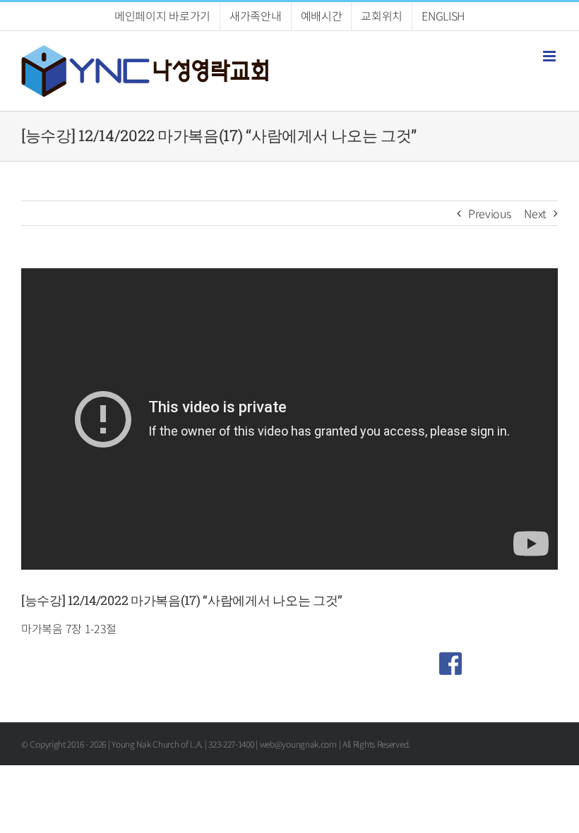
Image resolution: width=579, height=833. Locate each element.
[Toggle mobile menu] (550, 56)
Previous (489, 213)
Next (535, 213)
